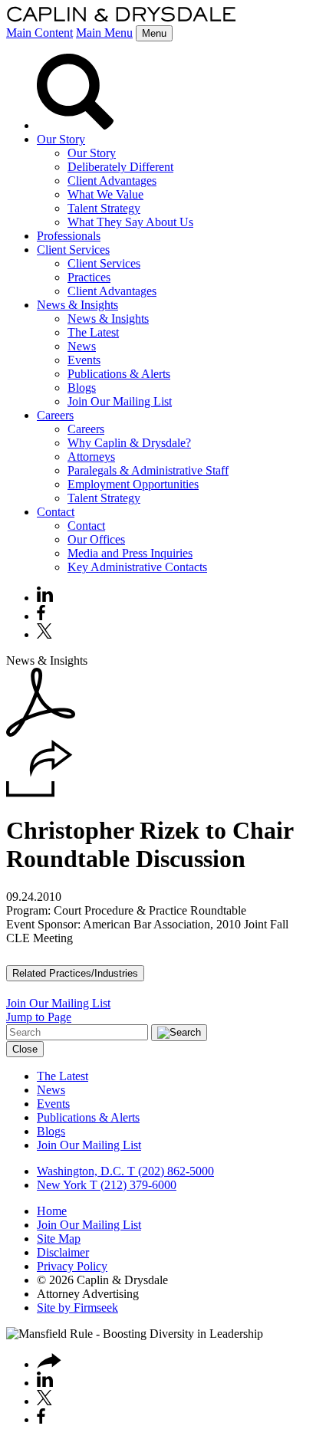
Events (83, 359)
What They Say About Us (130, 221)
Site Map (59, 1238)
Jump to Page (38, 1016)
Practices (88, 277)
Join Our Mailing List (119, 401)
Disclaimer (63, 1252)
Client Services (73, 249)
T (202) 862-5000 (169, 1171)
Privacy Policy (72, 1266)
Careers (55, 415)
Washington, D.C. (80, 1171)
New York (62, 1184)
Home (52, 1210)
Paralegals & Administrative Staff (148, 470)
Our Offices (96, 539)
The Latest (93, 332)
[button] (39, 793)
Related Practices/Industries (75, 973)
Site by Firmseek (77, 1307)
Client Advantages (111, 180)
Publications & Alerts (118, 373)
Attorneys (91, 456)
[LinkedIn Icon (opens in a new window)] (45, 597)
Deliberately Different (120, 166)
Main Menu (104, 32)
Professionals (68, 235)
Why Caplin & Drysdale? (129, 442)
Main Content (39, 32)
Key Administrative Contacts (137, 566)
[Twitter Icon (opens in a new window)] (44, 634)
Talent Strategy (103, 208)
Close (25, 1049)
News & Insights (77, 304)
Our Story (61, 139)
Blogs (81, 387)
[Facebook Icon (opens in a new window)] (41, 616)
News (81, 346)
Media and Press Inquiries (130, 553)
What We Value (105, 194)
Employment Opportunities (133, 484)
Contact (55, 511)
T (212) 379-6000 (131, 1184)
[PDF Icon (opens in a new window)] (40, 732)
